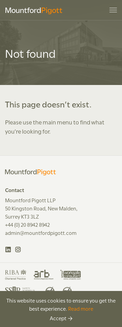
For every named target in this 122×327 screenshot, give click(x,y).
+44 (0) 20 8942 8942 (27, 224)
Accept (58, 318)
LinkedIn (8, 249)
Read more (80, 308)
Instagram (18, 249)
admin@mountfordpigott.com (41, 232)
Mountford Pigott (34, 10)
